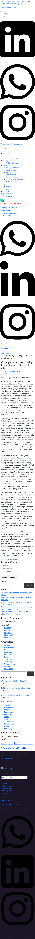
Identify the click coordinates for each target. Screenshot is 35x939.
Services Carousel (12, 177)
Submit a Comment (9, 577)
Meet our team (6, 786)
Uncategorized (15, 559)
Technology (8, 662)
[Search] (30, 673)
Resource (7, 654)
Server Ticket (11, 175)
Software (7, 659)
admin (5, 374)
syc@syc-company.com (8, 7)
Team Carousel (14, 158)
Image (6, 650)
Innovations (8, 652)
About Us (6, 153)
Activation (8, 645)
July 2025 (7, 628)
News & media (6, 788)
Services (6, 165)
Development (9, 647)
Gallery (5, 160)
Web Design (8, 669)
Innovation (10, 744)
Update (7, 666)
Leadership (4, 14)
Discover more (6, 759)
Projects (6, 189)
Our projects (6, 791)
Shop (8, 184)
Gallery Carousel (12, 163)
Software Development (14, 179)
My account (7, 194)
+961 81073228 (8, 207)
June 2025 (7, 630)
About (2, 11)
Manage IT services (13, 168)
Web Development (13, 748)
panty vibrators (27, 460)
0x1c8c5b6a (4, 744)
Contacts (4, 793)
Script (6, 657)
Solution (25, 744)
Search (3, 582)
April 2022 (8, 637)
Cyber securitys (12, 170)
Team (8, 156)
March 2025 (8, 635)
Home (5, 149)
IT (15, 743)
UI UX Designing (12, 182)
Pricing (8, 186)
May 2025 (7, 633)
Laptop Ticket (11, 172)
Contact (3, 16)
